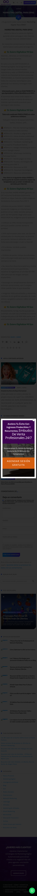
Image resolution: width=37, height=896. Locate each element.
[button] (32, 891)
